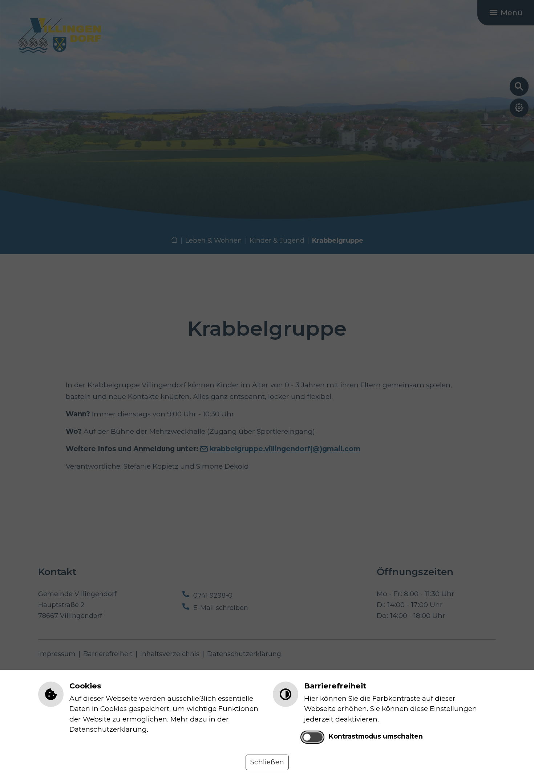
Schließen (267, 762)
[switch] (312, 737)
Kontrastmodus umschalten (376, 736)
